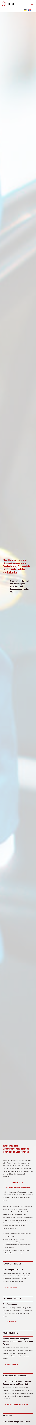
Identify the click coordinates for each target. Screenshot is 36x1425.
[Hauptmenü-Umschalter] (31, 3)
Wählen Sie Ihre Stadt (18, 1182)
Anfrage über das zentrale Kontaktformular (18, 1187)
